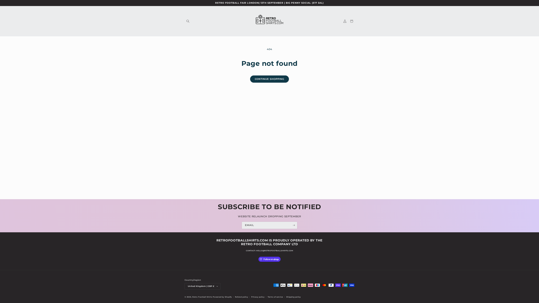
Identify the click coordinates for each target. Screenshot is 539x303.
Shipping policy (293, 297)
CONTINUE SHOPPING (269, 79)
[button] (188, 21)
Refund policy (241, 297)
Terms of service (275, 297)
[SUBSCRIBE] (293, 225)
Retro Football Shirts (202, 297)
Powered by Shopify (222, 297)
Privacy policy (258, 297)
